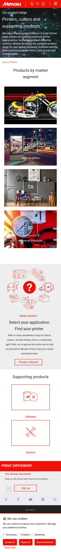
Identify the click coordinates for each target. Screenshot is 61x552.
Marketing (39, 534)
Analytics (25, 534)
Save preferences (45, 542)
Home (5, 62)
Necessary (11, 534)
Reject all (25, 542)
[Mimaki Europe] (6, 499)
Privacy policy (10, 547)
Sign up (25, 488)
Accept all (10, 542)
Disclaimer (30, 510)
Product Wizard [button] (28, 362)
